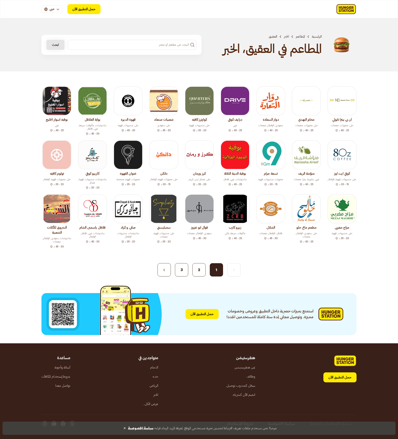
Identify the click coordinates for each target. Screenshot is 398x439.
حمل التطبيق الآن (84, 9)
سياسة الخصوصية (140, 428)
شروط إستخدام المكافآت (55, 376)
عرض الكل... (150, 404)
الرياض (153, 385)
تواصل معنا (62, 385)
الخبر (286, 36)
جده (155, 376)
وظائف (251, 376)
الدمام (154, 367)
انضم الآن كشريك (244, 394)
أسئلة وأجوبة (62, 367)
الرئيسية (317, 36)
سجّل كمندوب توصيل (240, 385)
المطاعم (300, 36)
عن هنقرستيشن (244, 367)
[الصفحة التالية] (164, 269)
